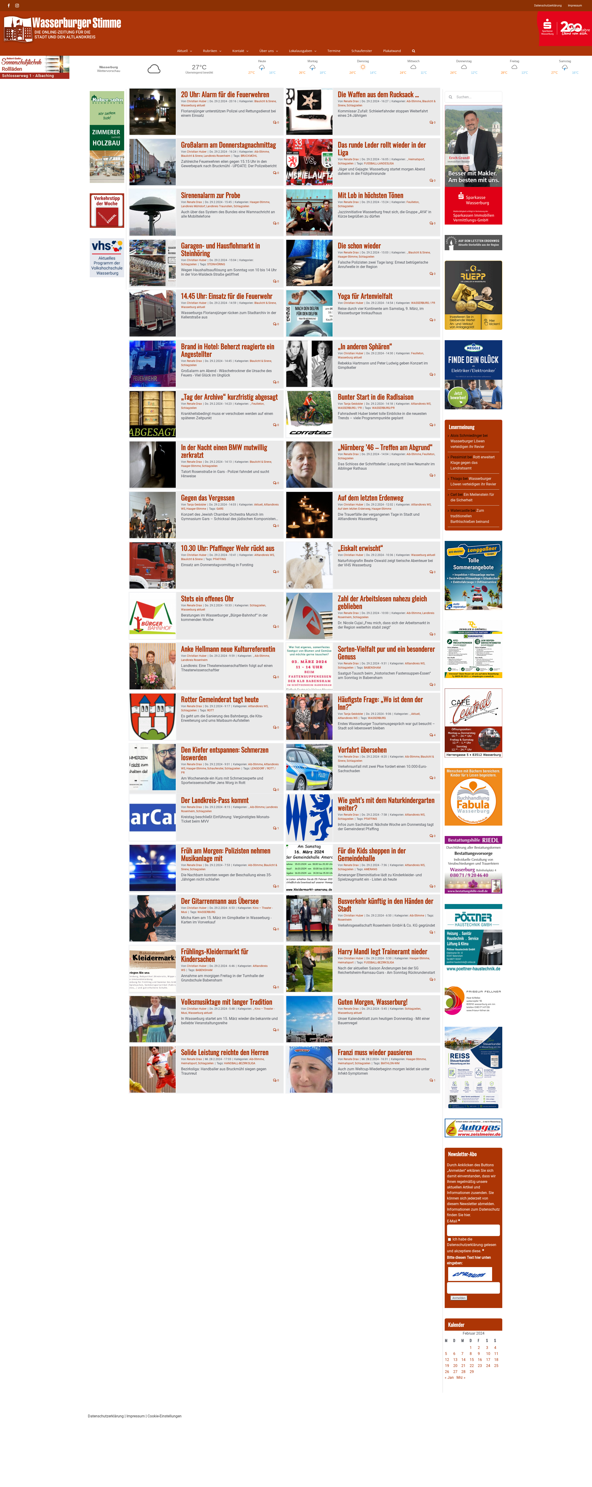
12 (447, 1359)
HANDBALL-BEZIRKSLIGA (239, 1063)
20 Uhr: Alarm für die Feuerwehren (225, 94)
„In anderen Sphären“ (365, 346)
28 (463, 1372)
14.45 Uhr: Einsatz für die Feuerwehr (226, 295)
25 (496, 1366)
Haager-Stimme (259, 202)
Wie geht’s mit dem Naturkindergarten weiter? (386, 804)
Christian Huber (197, 101)
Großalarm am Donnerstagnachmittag (228, 144)
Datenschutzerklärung (465, 1245)
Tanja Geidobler (353, 403)
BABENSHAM (372, 667)
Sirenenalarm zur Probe (210, 195)
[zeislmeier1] (473, 1121)
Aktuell (258, 504)
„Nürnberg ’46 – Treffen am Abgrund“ (385, 447)
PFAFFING (219, 559)
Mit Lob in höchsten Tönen (370, 195)
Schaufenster (215, 768)
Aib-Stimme (414, 101)
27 (455, 1372)
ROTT (210, 710)
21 (463, 1366)
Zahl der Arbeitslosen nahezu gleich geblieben (382, 602)
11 (496, 1353)
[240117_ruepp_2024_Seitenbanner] (473, 263)
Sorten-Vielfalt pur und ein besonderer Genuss (386, 652)
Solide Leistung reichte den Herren (224, 1052)
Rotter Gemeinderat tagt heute (220, 699)
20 (455, 1366)
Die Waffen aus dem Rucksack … (378, 94)
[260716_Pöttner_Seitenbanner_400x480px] (473, 906)
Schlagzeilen (354, 105)
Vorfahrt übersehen (362, 749)
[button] (414, 51)
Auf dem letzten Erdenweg (370, 497)
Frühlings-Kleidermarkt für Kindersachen (214, 955)
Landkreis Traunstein (219, 206)
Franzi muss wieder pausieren (375, 1052)
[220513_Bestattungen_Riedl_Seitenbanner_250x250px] (473, 838)
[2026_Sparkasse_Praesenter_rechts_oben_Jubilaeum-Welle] (564, 13)
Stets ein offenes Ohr (207, 598)
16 (480, 1359)
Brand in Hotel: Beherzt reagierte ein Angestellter (227, 350)
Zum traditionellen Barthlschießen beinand (469, 516)
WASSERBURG (377, 718)
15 (472, 1359)
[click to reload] (470, 1274)
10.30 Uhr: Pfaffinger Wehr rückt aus (227, 548)
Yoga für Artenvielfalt (365, 295)
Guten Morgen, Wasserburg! (372, 1001)
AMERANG (370, 869)
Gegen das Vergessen (207, 497)
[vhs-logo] (107, 241)
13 (455, 1359)
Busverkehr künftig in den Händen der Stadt (385, 904)
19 (447, 1366)
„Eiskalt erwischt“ (360, 548)
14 (463, 1359)
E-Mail (453, 1221)
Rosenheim (345, 919)
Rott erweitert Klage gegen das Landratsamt (472, 462)
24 (488, 1366)
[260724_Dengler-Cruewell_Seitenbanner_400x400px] (473, 623)
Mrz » (461, 1377)
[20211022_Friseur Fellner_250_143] (473, 986)
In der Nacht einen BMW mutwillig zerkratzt (224, 451)
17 (488, 1359)
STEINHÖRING (216, 264)
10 (488, 1353)
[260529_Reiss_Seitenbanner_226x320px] (473, 1029)
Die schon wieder (359, 245)
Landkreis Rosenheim (217, 155)
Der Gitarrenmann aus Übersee (220, 900)
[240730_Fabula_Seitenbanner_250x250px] (473, 770)
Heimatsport (416, 159)
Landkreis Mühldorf (193, 206)
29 (472, 1372)
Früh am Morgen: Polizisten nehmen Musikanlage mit (225, 854)
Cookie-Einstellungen (165, 1416)
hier (467, 1215)
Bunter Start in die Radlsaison (375, 396)
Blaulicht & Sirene (265, 101)
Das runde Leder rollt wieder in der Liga (382, 148)
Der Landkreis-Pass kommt (215, 800)
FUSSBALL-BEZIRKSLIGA (379, 962)
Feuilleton (413, 202)
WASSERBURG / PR (423, 303)
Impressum (135, 1416)
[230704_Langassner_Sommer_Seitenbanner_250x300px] (473, 543)
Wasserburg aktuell (193, 105)
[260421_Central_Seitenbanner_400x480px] (473, 691)
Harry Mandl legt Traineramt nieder (382, 951)
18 (496, 1359)
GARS (219, 508)
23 (480, 1366)
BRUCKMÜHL (249, 155)
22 (472, 1366)
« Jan (449, 1377)
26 (447, 1372)
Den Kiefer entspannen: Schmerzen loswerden (224, 753)
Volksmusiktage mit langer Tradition (226, 1001)
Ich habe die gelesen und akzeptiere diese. (471, 1245)
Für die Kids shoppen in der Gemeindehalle (372, 854)
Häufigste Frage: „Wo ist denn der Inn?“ (380, 703)
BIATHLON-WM (390, 1063)
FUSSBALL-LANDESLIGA (379, 163)
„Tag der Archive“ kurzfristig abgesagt (229, 396)
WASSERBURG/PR (383, 408)
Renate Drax (351, 101)
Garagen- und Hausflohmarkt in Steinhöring (220, 249)
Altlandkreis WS (421, 403)
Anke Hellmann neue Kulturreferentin (228, 648)
